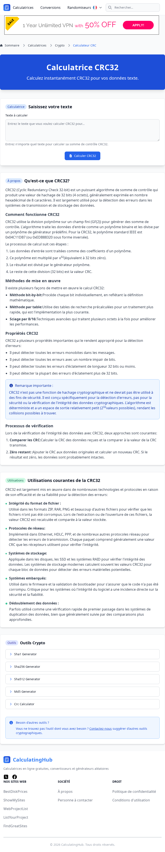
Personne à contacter (75, 800)
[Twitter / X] (6, 776)
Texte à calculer (16, 115)
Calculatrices (23, 7)
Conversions (50, 7)
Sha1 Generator (25, 654)
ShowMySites (14, 800)
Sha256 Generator (27, 667)
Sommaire (12, 45)
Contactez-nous (100, 729)
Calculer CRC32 (85, 156)
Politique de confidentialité (134, 791)
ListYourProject (15, 817)
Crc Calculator (24, 704)
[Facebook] (14, 776)
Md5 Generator (25, 691)
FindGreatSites (15, 826)
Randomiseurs (79, 7)
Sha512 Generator (27, 679)
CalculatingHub (72, 845)
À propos (65, 791)
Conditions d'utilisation (131, 800)
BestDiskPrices (15, 791)
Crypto (59, 45)
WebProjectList (15, 808)
